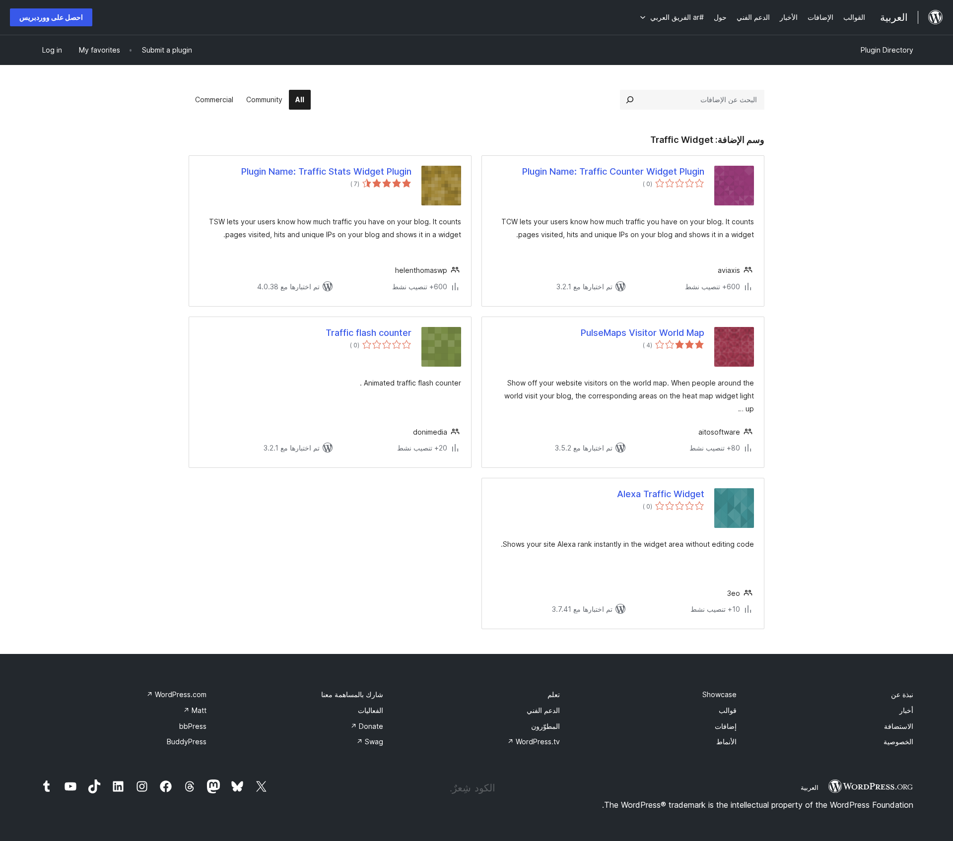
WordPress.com (176, 694)
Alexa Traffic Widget (660, 494)
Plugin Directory (887, 50)
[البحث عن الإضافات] (630, 100)
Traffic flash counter (368, 332)
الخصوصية (898, 741)
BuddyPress (186, 741)
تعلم (553, 694)
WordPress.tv (533, 741)
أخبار (906, 710)
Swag (369, 741)
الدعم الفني (543, 710)
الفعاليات (370, 710)
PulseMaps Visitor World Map (642, 332)
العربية (809, 787)
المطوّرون (545, 726)
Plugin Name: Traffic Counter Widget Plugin (613, 171)
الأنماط (726, 741)
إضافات (726, 726)
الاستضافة (898, 726)
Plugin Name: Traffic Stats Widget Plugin (326, 171)
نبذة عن (902, 694)
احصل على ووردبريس (51, 17)
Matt (194, 710)
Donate (366, 726)
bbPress (192, 726)
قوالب (728, 710)
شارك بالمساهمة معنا (352, 694)
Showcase (719, 694)
